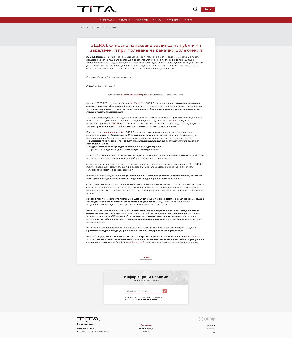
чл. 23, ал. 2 (136, 103)
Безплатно (97, 27)
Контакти (211, 329)
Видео (188, 20)
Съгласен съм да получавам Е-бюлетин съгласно (143, 298)
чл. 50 (174, 120)
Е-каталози (141, 20)
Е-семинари (173, 20)
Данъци (113, 27)
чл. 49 (116, 123)
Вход (208, 9)
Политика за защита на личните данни (93, 332)
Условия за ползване (85, 329)
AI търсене (124, 20)
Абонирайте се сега (145, 95)
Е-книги (157, 20)
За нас (212, 332)
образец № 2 (137, 242)
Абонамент (210, 326)
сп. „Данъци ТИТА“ (128, 95)
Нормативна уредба (146, 329)
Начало (82, 27)
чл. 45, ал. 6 (192, 236)
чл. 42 (188, 164)
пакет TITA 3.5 (107, 20)
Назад (146, 257)
